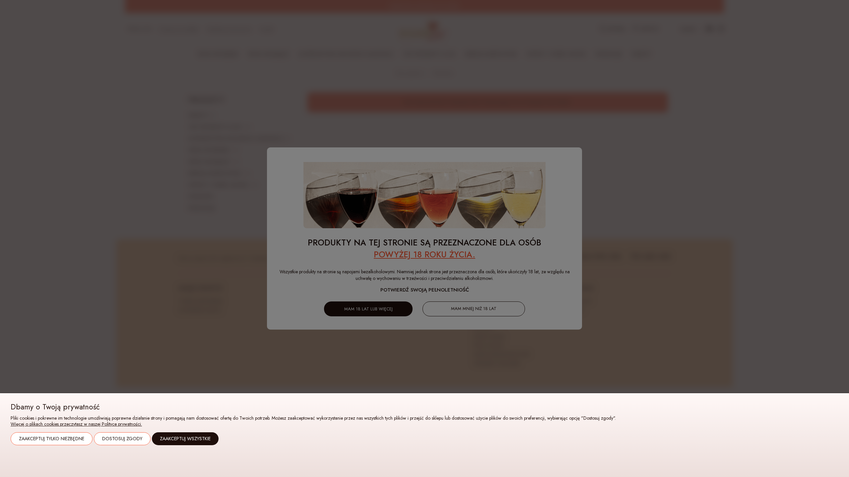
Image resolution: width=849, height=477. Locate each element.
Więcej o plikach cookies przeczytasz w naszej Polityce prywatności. (76, 424)
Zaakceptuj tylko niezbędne (51, 438)
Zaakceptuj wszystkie (185, 438)
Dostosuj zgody (122, 438)
